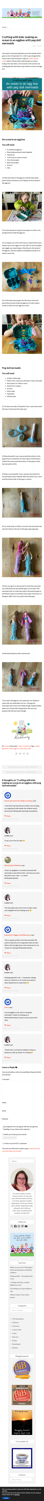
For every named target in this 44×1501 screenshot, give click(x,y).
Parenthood (16, 1344)
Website (5, 1119)
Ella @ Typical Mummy (13, 865)
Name (4, 1102)
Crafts (20, 746)
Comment (6, 1079)
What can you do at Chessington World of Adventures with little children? (21, 1269)
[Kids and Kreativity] (22, 730)
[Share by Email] (27, 753)
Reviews (15, 1348)
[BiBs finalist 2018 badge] (22, 1369)
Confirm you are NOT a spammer (15, 1143)
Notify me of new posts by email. (15, 1134)
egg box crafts (18, 748)
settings (17, 1494)
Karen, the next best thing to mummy (19, 801)
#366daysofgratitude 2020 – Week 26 (23, 767)
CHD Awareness (18, 1319)
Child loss (15, 1322)
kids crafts (27, 748)
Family (14, 1340)
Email (4, 1111)
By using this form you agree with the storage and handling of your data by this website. (20, 1128)
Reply (9, 816)
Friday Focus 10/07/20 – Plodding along (21, 772)
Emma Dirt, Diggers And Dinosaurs (18, 935)
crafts (11, 748)
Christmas (15, 1326)
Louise (6, 746)
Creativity (26, 746)
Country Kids (16, 1330)
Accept (6, 1498)
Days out (15, 1337)
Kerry (7, 1007)
